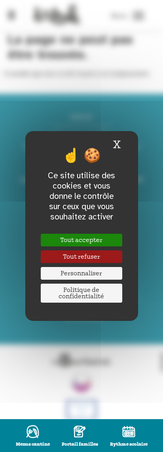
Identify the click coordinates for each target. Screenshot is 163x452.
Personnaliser (81, 273)
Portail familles (80, 444)
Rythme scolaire (129, 444)
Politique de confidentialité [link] (81, 293)
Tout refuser (81, 256)
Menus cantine (33, 444)
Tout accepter (81, 240)
